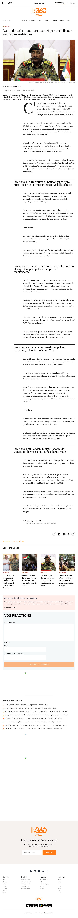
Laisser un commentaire (39, 664)
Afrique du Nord (25, 879)
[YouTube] (39, 871)
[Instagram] (47, 871)
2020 (59, 884)
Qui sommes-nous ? (45, 879)
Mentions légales (44, 884)
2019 (59, 886)
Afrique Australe (25, 888)
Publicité (42, 888)
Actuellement (6, 20)
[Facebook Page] (31, 871)
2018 (59, 888)
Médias (62, 20)
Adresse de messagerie (13, 654)
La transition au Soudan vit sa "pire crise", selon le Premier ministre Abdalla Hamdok (43, 183)
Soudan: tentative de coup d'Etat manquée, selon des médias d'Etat (40, 349)
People (47, 20)
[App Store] (32, 905)
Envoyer (49, 852)
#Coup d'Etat (19, 541)
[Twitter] (35, 871)
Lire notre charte (10, 607)
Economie (32, 20)
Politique (24, 20)
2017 (59, 890)
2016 (59, 892)
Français (72, 3)
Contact (42, 886)
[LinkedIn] (43, 871)
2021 (59, 882)
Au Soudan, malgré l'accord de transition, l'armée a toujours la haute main (40, 450)
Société (40, 20)
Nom (6, 646)
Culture (54, 20)
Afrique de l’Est (25, 886)
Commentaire (9, 623)
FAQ (41, 882)
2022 (59, 879)
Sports (69, 20)
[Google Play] (45, 905)
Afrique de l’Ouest (26, 882)
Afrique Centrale (25, 884)
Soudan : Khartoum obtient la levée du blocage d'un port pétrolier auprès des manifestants (44, 269)
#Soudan (6, 541)
